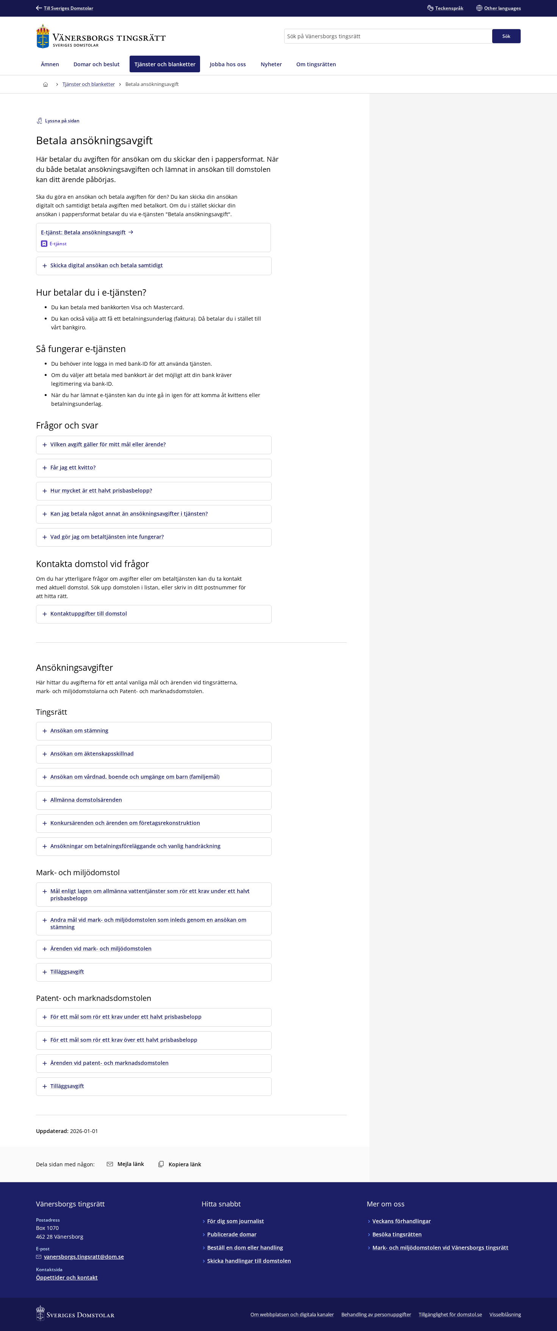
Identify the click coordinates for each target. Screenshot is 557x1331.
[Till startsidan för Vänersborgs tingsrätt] (101, 36)
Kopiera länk (185, 1164)
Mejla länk (130, 1163)
